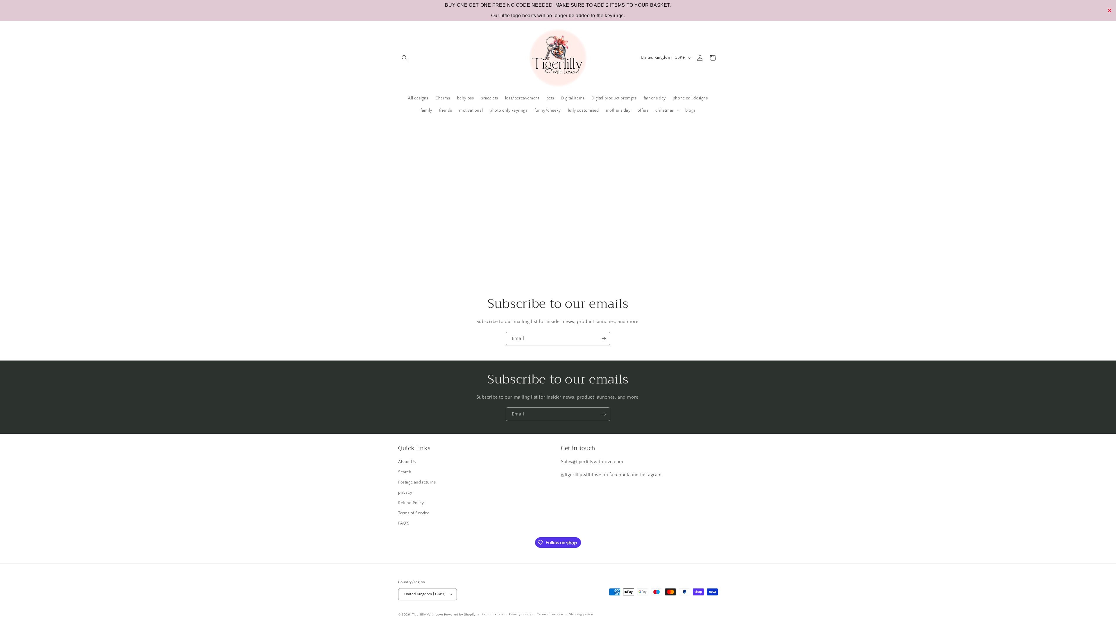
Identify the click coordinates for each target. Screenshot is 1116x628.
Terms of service (550, 614)
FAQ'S (404, 523)
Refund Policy (411, 503)
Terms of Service (414, 513)
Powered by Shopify (460, 614)
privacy (405, 492)
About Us (407, 462)
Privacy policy (520, 614)
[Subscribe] (603, 338)
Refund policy (492, 614)
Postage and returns (417, 482)
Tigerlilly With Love (427, 614)
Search (405, 472)
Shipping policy (581, 614)
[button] (404, 57)
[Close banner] (1109, 10)
